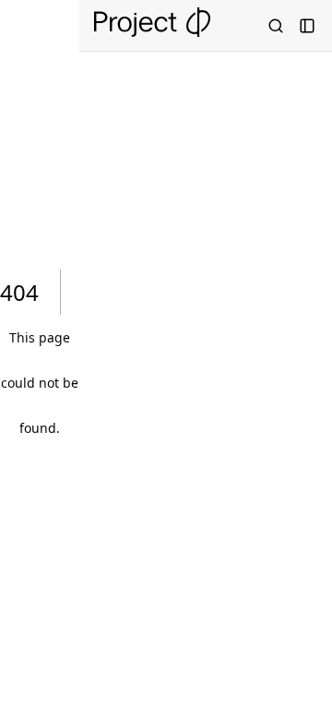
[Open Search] (275, 26)
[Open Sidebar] (307, 26)
